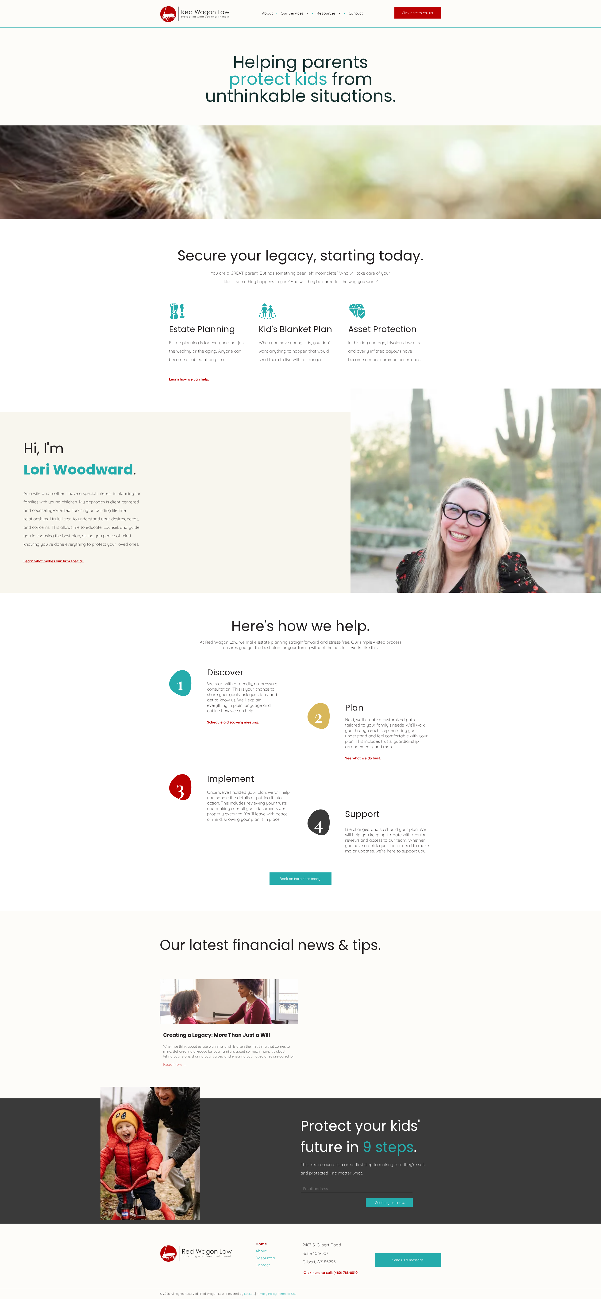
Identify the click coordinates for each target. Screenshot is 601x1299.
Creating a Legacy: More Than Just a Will (216, 1035)
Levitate (249, 1293)
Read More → (175, 1064)
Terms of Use (287, 1293)
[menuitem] (267, 13)
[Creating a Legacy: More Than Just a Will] (229, 1001)
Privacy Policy (267, 1293)
